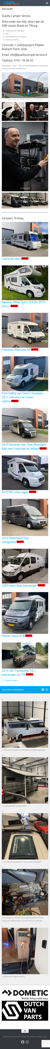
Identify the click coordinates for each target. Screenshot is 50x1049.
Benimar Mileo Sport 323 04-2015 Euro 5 (23, 304)
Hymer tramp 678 (17, 636)
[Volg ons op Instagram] (46, 689)
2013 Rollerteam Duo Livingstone (15, 540)
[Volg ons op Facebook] (42, 689)
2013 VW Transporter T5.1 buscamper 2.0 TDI (18, 672)
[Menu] (47, 3)
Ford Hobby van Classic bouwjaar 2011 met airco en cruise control (22, 397)
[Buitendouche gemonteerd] (25, 950)
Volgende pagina (11, 680)
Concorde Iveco (15, 258)
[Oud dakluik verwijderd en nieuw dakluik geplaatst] (25, 835)
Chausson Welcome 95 (20, 349)
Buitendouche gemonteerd (14, 976)
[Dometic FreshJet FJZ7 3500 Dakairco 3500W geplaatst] (25, 723)
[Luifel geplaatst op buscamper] (25, 779)
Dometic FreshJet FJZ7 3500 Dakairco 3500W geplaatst (24, 750)
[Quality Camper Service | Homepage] (14, 3)
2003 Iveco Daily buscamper (23, 585)
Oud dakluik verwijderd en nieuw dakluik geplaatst (22, 862)
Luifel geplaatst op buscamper (15, 806)
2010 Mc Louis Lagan (19, 492)
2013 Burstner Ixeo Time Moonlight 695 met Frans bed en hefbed (24, 446)
